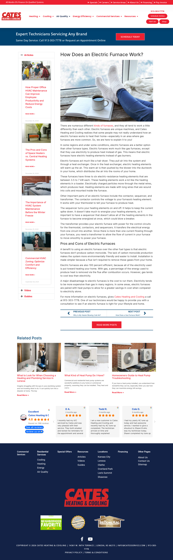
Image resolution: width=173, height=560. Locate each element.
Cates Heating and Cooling (129, 296)
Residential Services (42, 453)
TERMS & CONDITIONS (96, 552)
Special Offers (64, 451)
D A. (67, 409)
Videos (81, 460)
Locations (103, 451)
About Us (143, 457)
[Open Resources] (137, 16)
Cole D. (136, 409)
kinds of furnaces (103, 125)
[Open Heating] (39, 16)
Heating (41, 463)
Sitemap (142, 464)
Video (27, 290)
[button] (36, 55)
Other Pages (144, 451)
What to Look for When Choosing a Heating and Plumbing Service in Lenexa (36, 378)
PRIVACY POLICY (73, 552)
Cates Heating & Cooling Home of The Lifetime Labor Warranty (39, 415)
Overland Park (105, 468)
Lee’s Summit (105, 472)
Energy (40, 467)
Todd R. (103, 409)
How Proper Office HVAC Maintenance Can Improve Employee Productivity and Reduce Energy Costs (36, 97)
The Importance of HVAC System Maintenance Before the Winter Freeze (35, 209)
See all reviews (34, 427)
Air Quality (42, 471)
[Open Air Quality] (69, 16)
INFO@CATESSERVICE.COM (131, 545)
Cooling (41, 459)
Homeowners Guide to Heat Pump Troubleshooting (131, 377)
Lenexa (101, 460)
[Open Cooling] (53, 16)
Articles (28, 55)
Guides (28, 296)
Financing (123, 451)
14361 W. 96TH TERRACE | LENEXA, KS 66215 (92, 545)
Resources (83, 451)
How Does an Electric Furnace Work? (101, 54)
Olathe (101, 464)
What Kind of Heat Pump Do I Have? (84, 375)
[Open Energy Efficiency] (93, 16)
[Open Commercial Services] (121, 16)
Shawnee (102, 477)
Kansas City (104, 456)
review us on (33, 431)
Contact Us (144, 460)
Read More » (30, 114)
